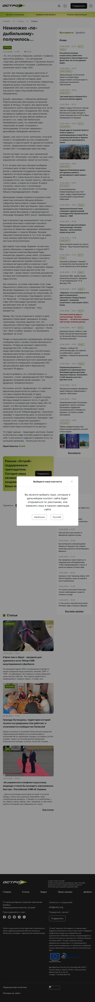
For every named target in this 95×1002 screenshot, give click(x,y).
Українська (39, 517)
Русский (57, 517)
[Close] (71, 481)
